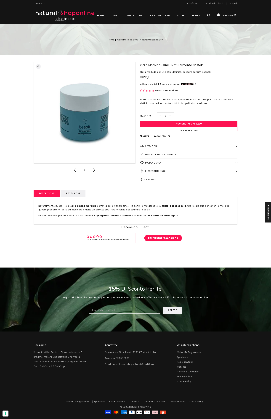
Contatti (181, 366)
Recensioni (73, 193)
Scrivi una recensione (163, 238)
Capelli (115, 15)
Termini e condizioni (188, 371)
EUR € (39, 3)
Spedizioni (182, 357)
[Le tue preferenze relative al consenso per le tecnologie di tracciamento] (5, 413)
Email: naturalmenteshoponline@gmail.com (129, 364)
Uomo (196, 15)
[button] (208, 16)
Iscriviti (172, 310)
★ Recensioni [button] (268, 212)
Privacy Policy (184, 376)
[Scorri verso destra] (93, 170)
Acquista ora (189, 130)
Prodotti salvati (214, 3)
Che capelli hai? (160, 15)
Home (111, 39)
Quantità (145, 115)
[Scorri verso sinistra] (75, 170)
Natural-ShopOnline (140, 406)
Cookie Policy (184, 381)
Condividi (150, 179)
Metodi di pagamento (189, 352)
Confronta (193, 3)
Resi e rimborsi (185, 361)
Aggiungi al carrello (189, 123)
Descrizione (46, 193)
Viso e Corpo (135, 15)
